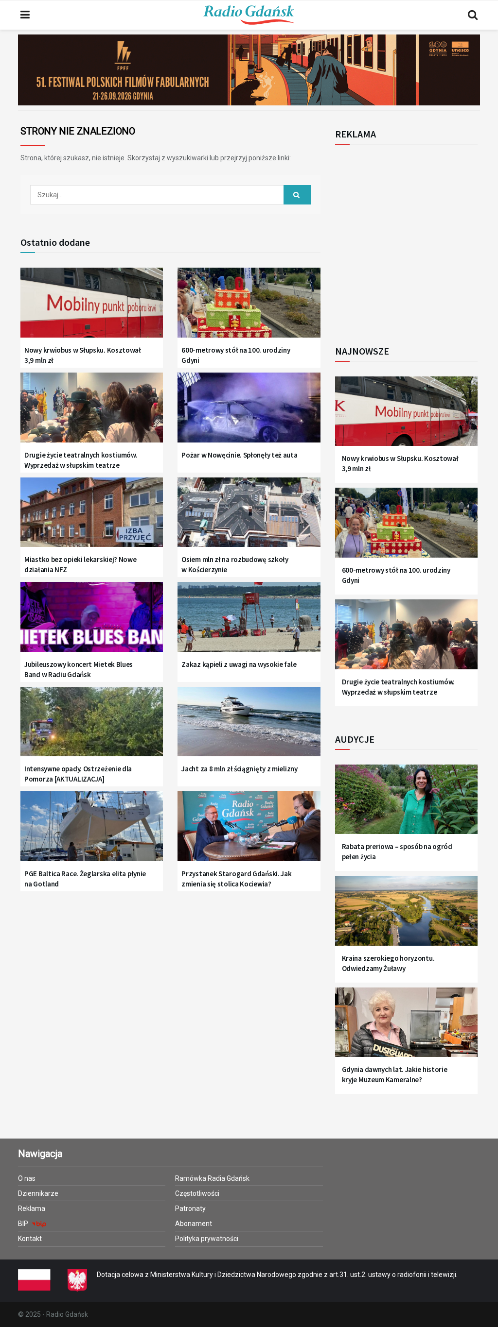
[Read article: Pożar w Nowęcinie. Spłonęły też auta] (249, 412)
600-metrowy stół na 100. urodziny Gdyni (235, 355)
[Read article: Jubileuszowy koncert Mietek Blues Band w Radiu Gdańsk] (91, 622)
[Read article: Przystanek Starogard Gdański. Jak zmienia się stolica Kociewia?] (249, 831)
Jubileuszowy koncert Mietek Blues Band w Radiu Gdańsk (78, 669)
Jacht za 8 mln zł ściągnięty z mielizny (239, 768)
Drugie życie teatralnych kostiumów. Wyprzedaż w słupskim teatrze (81, 460)
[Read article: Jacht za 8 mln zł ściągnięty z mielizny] (249, 726)
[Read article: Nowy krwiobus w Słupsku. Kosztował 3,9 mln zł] (91, 307)
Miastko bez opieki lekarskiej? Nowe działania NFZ (80, 564)
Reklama (31, 1208)
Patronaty (190, 1208)
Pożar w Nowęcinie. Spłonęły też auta (239, 454)
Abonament (193, 1223)
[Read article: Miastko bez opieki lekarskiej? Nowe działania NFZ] (91, 517)
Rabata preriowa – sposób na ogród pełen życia (397, 851)
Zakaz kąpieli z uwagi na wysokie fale (238, 664)
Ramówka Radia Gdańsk (212, 1178)
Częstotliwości (197, 1193)
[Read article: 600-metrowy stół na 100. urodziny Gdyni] (249, 307)
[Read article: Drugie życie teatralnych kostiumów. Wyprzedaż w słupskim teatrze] (91, 412)
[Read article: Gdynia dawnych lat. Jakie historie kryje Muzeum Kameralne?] (406, 1027)
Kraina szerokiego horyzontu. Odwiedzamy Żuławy (388, 963)
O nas (27, 1178)
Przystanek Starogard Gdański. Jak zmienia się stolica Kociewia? (236, 878)
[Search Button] (473, 15)
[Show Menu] (25, 15)
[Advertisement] (415, 239)
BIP (24, 1223)
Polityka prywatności (206, 1238)
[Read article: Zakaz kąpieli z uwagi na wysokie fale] (249, 622)
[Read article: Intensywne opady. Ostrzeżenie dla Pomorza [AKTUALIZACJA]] (91, 726)
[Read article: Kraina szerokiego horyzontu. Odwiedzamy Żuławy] (406, 915)
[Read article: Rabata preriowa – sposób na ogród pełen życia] (406, 804)
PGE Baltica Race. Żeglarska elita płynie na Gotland (85, 878)
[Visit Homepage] (249, 15)
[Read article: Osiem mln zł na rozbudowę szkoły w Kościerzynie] (249, 517)
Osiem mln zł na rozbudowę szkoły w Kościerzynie (234, 564)
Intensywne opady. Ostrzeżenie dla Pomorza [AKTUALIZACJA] (78, 773)
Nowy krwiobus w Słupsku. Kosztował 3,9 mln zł (82, 355)
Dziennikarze (38, 1193)
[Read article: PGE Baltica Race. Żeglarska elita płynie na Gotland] (91, 831)
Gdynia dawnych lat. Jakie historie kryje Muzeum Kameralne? (394, 1074)
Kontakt (30, 1238)
